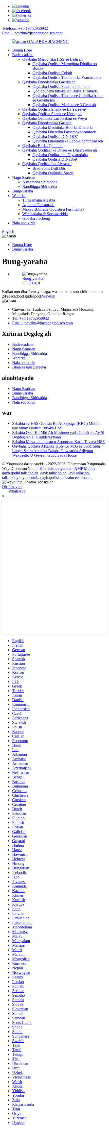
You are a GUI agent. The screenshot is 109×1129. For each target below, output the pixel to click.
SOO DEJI (31, 283)
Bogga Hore (22, 50)
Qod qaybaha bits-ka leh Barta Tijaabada (65, 91)
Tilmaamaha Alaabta (38, 200)
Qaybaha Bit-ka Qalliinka (42, 145)
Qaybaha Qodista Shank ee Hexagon (52, 114)
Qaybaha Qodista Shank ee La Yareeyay (54, 109)
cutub (33, 477)
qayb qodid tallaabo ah (20, 473)
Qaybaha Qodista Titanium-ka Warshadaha (66, 77)
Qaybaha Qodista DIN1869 (54, 159)
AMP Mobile (84, 468)
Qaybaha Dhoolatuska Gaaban (46, 123)
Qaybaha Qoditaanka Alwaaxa (46, 164)
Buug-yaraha (22, 191)
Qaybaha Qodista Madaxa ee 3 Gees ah (64, 105)
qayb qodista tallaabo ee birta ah (66, 477)
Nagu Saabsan (23, 177)
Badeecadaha (22, 55)
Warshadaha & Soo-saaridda (45, 214)
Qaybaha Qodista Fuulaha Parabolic (61, 86)
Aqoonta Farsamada (38, 205)
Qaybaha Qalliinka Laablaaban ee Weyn (54, 118)
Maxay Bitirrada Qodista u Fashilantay (53, 209)
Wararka (19, 195)
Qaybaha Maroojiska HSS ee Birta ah (52, 59)
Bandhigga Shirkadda (39, 186)
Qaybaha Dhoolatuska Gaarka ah (49, 82)
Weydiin (48, 296)
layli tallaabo (78, 473)
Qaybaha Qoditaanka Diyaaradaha (60, 155)
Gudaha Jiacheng (36, 218)
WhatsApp (17, 491)
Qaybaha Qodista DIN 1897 (55, 136)
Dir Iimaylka (12, 486)
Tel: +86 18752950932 (30, 318)
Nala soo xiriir (23, 223)
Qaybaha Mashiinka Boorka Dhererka (63, 127)
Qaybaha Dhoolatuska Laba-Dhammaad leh (67, 141)
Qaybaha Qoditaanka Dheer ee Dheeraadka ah (59, 150)
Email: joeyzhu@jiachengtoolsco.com (32, 33)
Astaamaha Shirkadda (39, 182)
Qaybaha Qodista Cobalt (52, 73)
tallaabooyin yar (14, 477)
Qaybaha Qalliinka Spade (53, 173)
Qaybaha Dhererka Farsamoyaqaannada (64, 132)
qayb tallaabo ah (53, 473)
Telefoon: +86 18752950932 (25, 28)
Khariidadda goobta (55, 468)
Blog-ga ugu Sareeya (29, 367)
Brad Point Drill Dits (49, 168)
